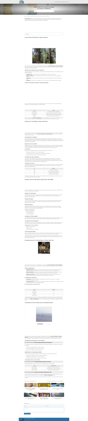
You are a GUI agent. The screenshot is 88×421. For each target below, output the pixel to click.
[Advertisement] (44, 27)
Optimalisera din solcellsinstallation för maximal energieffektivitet (55, 381)
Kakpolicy (29, 418)
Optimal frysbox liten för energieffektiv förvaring (30, 381)
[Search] (53, 10)
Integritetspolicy (33, 418)
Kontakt (26, 418)
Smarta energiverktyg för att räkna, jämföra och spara (61, 1)
